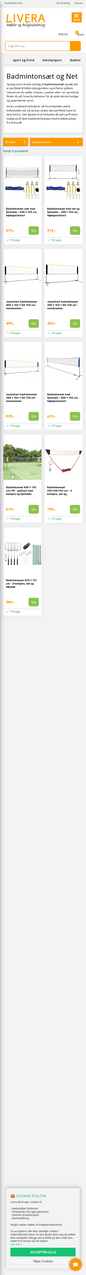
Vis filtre (10, 142)
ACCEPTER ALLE (43, 1252)
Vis (33, 230)
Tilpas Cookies (43, 1261)
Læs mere (16, 1244)
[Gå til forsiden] (7, 60)
